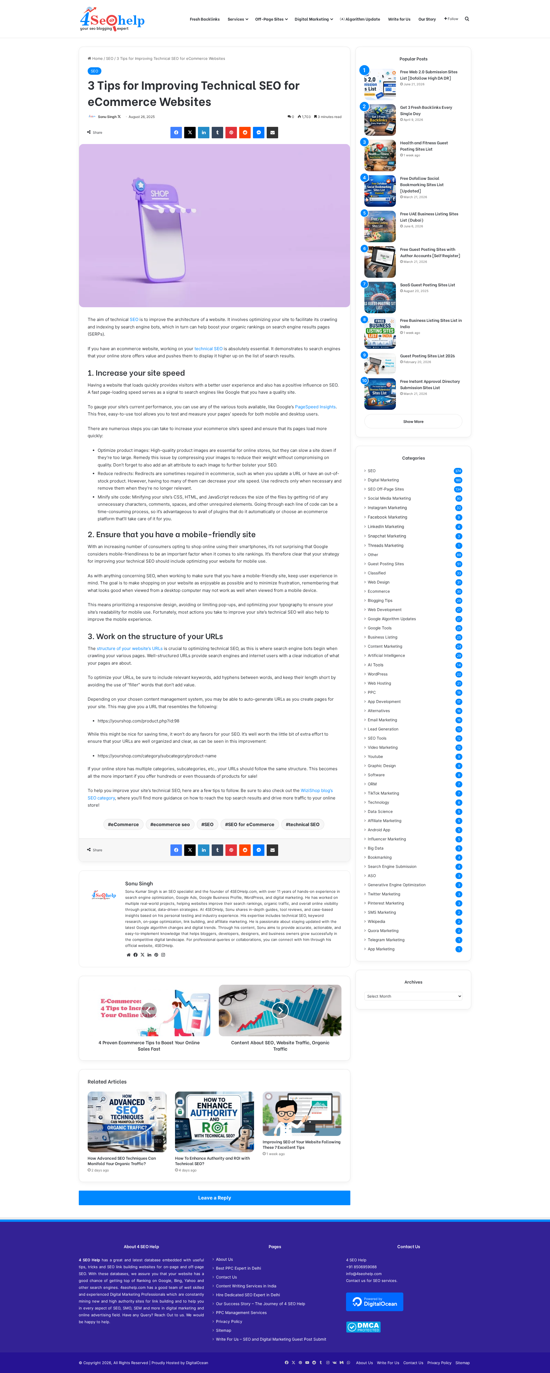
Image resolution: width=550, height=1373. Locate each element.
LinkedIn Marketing (386, 526)
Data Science (380, 811)
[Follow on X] (119, 117)
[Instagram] (163, 955)
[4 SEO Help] (112, 19)
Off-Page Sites (269, 19)
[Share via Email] (272, 132)
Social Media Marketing (389, 498)
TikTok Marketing (383, 793)
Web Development (385, 609)
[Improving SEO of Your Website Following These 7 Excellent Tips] (302, 1114)
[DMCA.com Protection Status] (363, 1331)
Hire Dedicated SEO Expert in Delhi (248, 1295)
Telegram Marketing (386, 939)
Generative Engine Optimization (397, 884)
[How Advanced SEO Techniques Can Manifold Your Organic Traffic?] (127, 1122)
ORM (372, 784)
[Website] (128, 955)
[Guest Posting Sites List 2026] (380, 363)
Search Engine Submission (392, 866)
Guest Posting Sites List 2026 (427, 355)
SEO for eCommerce (251, 824)
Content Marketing (385, 646)
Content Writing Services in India (246, 1286)
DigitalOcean (197, 1362)
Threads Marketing (386, 545)
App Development (384, 701)
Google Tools (380, 628)
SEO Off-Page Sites (386, 489)
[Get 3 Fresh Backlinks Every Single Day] (380, 120)
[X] (190, 132)
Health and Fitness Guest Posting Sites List (424, 145)
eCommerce (125, 824)
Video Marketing (383, 747)
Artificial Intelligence (386, 655)
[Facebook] (176, 132)
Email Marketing (382, 720)
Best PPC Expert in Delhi (238, 1268)
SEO (109, 58)
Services (236, 19)
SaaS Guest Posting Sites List (427, 284)
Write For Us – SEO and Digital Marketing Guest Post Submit (271, 1339)
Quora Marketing (383, 930)
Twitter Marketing (384, 894)
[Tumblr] (217, 132)
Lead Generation (383, 729)
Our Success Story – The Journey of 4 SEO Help (260, 1303)
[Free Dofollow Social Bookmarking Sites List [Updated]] (380, 191)
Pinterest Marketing (386, 903)
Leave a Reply (214, 1198)
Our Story (427, 19)
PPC (372, 692)
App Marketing (381, 949)
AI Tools (375, 664)
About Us (224, 1259)
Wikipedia (376, 921)
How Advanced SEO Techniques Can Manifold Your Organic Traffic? (122, 1160)
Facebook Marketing (387, 517)
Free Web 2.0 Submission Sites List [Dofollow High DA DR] (428, 74)
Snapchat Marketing (387, 535)
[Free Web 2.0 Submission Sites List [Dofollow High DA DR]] (380, 84)
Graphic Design (382, 765)
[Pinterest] (231, 132)
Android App (379, 830)
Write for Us (399, 19)
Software (376, 775)
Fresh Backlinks (205, 19)
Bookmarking (380, 857)
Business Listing (382, 637)
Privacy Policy (229, 1321)
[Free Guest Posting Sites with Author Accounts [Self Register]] (380, 262)
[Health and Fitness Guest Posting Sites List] (380, 155)
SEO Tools (377, 738)
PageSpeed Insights (315, 406)
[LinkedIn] (203, 132)
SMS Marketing (382, 912)
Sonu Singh (107, 117)
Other (373, 554)
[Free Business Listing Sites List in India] (380, 333)
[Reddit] (245, 132)
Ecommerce (379, 591)
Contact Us (226, 1277)
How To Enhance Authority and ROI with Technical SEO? (212, 1160)
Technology (378, 802)
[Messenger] (258, 132)
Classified (377, 573)
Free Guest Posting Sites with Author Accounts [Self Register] (430, 252)
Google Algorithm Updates (392, 618)
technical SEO (209, 348)
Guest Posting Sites (386, 564)
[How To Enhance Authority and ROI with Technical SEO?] (214, 1122)
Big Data (376, 848)
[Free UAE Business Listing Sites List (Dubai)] (380, 226)
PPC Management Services (241, 1312)
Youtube (375, 756)
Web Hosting (379, 683)
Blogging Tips (380, 600)
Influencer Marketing (387, 839)
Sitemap (223, 1330)
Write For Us (388, 1362)
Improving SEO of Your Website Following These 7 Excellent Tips (302, 1144)
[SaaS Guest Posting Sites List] (380, 297)
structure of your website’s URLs (129, 648)
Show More (413, 421)
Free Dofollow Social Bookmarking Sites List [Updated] (422, 184)
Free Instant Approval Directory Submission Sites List (430, 384)
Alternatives (379, 710)
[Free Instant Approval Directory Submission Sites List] (380, 394)
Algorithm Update (362, 19)
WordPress (378, 674)
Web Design (379, 582)
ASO (372, 875)
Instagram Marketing (387, 507)
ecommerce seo (171, 824)
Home (97, 58)
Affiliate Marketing (384, 820)
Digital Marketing (312, 19)
